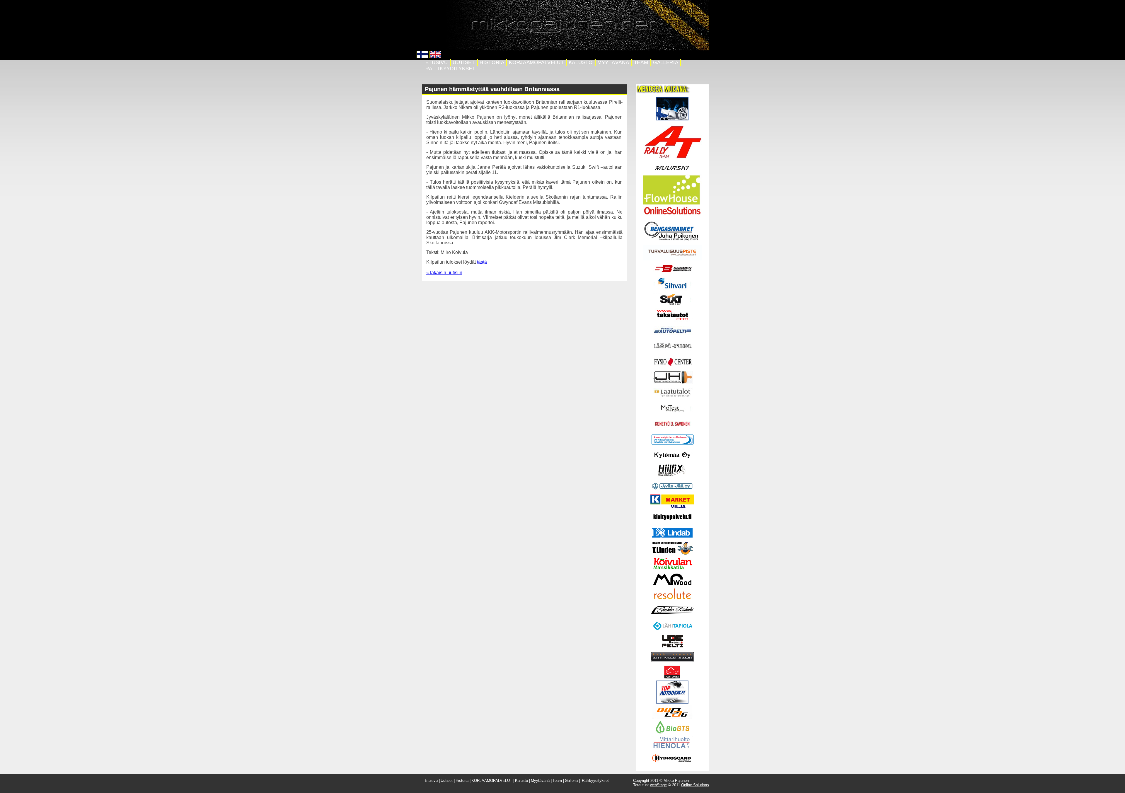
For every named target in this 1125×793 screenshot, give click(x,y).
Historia (492, 62)
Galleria (665, 62)
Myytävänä (613, 62)
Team (641, 62)
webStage (658, 785)
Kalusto (581, 62)
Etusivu (436, 62)
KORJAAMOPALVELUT (536, 62)
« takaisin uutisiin (444, 272)
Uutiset (464, 62)
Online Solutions (695, 785)
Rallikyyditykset (450, 68)
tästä (482, 262)
